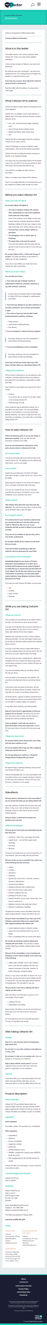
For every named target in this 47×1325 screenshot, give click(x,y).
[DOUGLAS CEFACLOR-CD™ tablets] (31, 1238)
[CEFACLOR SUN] (13, 1255)
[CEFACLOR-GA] (13, 1237)
